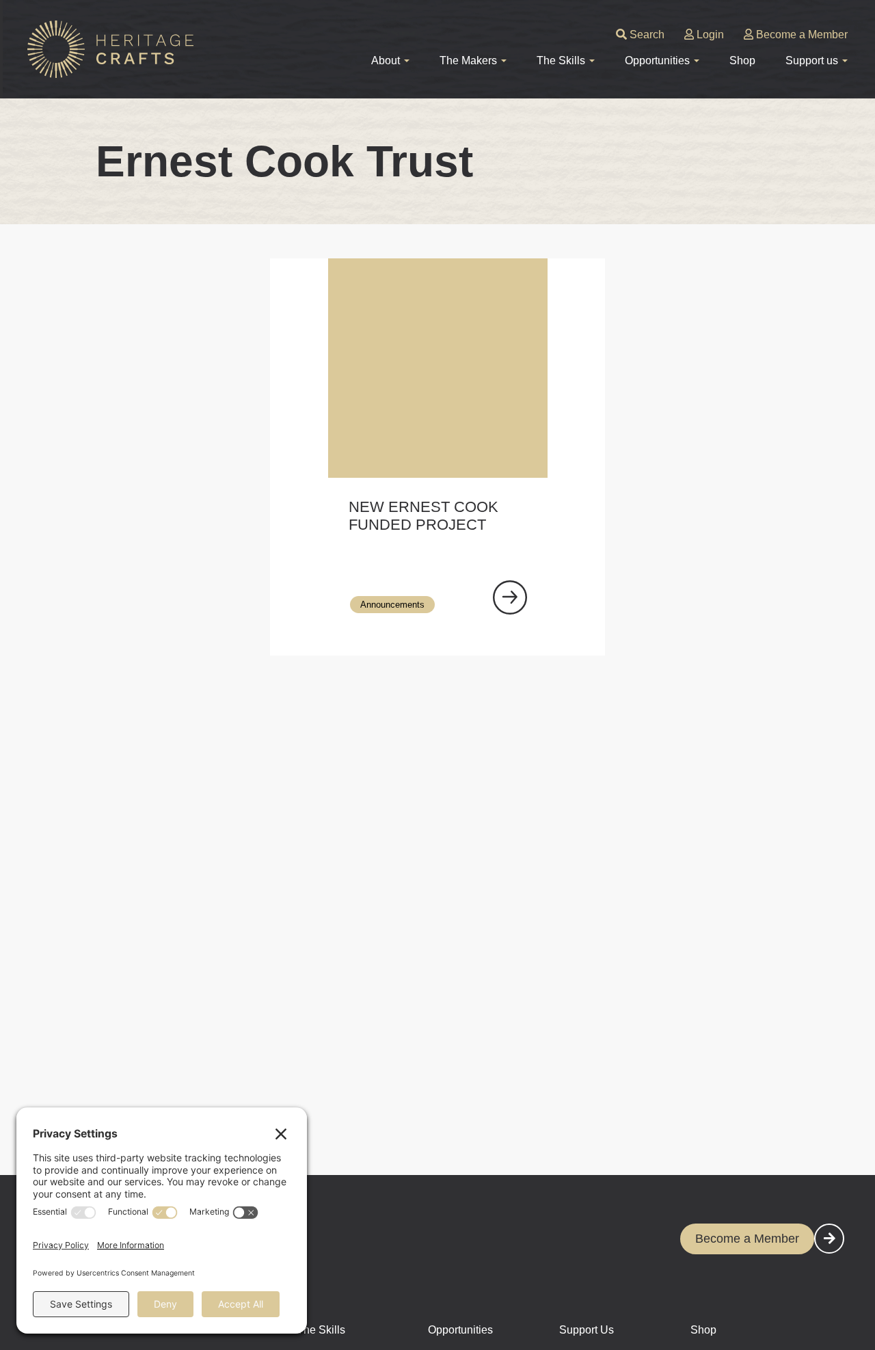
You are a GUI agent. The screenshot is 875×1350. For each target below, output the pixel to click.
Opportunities (460, 1330)
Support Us (586, 1330)
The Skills (321, 1330)
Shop (742, 60)
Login (709, 34)
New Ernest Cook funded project (423, 515)
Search (645, 34)
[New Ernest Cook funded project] (510, 597)
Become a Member (800, 34)
